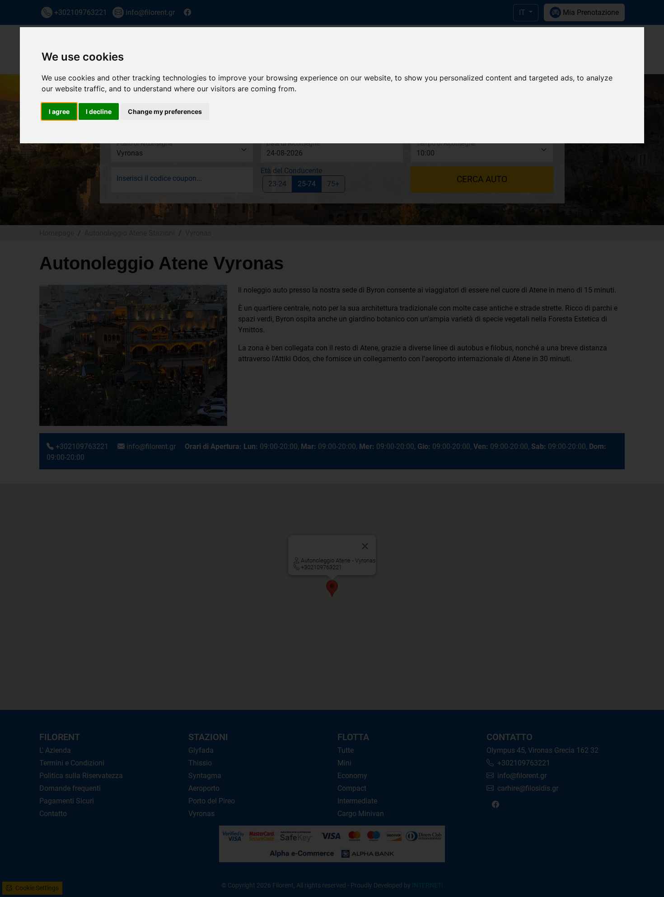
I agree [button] (59, 111)
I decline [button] (99, 111)
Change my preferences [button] (165, 111)
